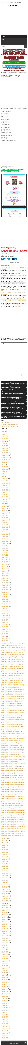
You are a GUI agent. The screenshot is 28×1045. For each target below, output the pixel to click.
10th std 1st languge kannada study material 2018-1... (13, 829)
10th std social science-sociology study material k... (12, 770)
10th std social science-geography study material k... (12, 780)
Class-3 (5, 51)
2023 (3, 464)
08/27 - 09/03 (5, 935)
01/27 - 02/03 (5, 629)
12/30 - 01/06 (5, 638)
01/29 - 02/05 (5, 970)
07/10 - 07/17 (5, 1010)
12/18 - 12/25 (5, 977)
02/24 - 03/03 (5, 622)
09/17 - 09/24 (5, 930)
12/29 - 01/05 (5, 557)
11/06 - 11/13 (5, 988)
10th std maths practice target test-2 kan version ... (12, 687)
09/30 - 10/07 (5, 849)
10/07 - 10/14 (5, 847)
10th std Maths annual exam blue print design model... (13, 685)
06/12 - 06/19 (5, 1017)
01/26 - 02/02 (5, 548)
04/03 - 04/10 (5, 1028)
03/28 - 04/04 (5, 480)
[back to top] (25, 1042)
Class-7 (6, 53)
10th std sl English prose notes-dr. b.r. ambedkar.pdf (12, 710)
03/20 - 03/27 (5, 1031)
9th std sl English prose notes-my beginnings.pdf (12, 750)
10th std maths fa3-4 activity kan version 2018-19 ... (12, 664)
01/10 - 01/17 (5, 499)
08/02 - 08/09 (5, 522)
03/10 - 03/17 (5, 619)
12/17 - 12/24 (5, 907)
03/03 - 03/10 (5, 620)
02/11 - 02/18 (5, 454)
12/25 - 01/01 (5, 975)
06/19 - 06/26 (5, 1016)
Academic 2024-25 (8, 49)
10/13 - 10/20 (5, 575)
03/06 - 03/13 (5, 1035)
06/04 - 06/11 (5, 468)
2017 (3, 903)
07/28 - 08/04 (5, 594)
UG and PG (24, 54)
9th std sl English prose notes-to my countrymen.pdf (12, 742)
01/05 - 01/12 (5, 554)
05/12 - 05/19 (5, 608)
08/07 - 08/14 (5, 475)
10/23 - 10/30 (5, 991)
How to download (14, 59)
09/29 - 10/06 (5, 578)
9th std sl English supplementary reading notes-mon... (13, 736)
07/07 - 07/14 (5, 443)
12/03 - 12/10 (5, 910)
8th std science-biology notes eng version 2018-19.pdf (13, 831)
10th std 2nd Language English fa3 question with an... (13, 817)
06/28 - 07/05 (5, 526)
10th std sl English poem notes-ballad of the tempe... (12, 728)
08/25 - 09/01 (5, 587)
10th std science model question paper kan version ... (13, 800)
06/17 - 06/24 (5, 868)
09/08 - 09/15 (5, 584)
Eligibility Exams (19, 56)
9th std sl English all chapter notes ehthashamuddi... (12, 768)
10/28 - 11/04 (5, 844)
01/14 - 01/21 (5, 461)
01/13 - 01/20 (5, 633)
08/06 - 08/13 (5, 940)
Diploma (17, 54)
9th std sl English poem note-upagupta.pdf (10, 754)
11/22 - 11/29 (5, 506)
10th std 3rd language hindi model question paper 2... (13, 805)
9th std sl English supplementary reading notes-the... (12, 733)
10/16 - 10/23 (5, 993)
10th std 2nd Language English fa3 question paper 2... (13, 822)
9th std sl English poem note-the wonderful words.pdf (13, 756)
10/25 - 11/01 (5, 510)
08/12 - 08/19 (5, 859)
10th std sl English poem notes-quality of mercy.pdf (12, 719)
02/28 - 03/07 (5, 487)
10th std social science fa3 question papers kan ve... (12, 793)
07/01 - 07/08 (5, 865)
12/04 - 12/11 (5, 981)
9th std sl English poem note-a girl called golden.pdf (12, 766)
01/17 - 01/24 (5, 497)
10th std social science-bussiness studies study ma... (13, 787)
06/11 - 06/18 (5, 952)
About (2, 2)
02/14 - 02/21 (5, 490)
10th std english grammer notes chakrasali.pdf (11, 691)
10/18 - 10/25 (5, 511)
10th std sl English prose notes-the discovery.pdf (12, 703)
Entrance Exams (9, 56)
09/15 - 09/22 (5, 582)
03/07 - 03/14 (5, 485)
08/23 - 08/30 (5, 517)
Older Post (24, 375)
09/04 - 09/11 (5, 1000)
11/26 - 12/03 (5, 912)
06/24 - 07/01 (5, 866)
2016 (3, 974)
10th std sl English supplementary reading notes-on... (13, 696)
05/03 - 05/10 (5, 533)
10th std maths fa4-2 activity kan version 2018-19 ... (12, 663)
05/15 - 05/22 (5, 1021)
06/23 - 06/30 (5, 447)
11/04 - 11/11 (5, 842)
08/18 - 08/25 (5, 589)
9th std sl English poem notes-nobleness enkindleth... (13, 759)
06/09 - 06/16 (5, 603)
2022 (3, 473)
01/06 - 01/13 (5, 635)
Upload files (5, 43)
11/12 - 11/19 (5, 916)
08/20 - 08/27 (5, 937)
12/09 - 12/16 (5, 641)
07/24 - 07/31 (5, 1007)
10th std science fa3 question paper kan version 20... (13, 645)
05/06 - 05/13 (5, 879)
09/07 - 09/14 (5, 434)
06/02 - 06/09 (5, 605)
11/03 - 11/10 (5, 569)
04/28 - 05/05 (5, 610)
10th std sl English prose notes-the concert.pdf (11, 705)
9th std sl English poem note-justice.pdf (9, 761)
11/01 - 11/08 (5, 508)
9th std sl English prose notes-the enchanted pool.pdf (13, 749)
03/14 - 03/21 (5, 483)
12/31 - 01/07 (5, 466)
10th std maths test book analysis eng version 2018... (13, 654)
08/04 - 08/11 (5, 592)
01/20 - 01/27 (5, 631)
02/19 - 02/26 (5, 967)
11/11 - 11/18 (5, 840)
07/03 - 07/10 (5, 1012)
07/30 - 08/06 (5, 942)
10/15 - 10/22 (5, 923)
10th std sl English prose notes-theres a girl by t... (12, 701)
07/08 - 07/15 (5, 863)
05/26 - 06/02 (5, 448)
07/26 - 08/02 (5, 524)
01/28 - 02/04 (5, 457)
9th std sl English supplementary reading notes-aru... (13, 738)
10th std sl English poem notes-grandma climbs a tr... (13, 726)
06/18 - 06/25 (5, 951)
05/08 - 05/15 (5, 1023)
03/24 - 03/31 (5, 450)
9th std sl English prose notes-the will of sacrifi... (11, 743)
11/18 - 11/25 (5, 838)
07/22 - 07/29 (5, 861)
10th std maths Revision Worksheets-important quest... (13, 649)
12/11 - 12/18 (5, 979)
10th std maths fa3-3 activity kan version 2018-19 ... (12, 666)
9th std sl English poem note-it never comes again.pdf (13, 763)
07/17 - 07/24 (5, 1009)
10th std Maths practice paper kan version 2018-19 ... (13, 803)
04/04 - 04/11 (5, 478)
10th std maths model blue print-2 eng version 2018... (13, 659)
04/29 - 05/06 (5, 880)
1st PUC (4, 54)
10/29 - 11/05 (5, 919)
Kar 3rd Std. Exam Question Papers (10, 426)
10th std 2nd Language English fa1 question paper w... (13, 828)
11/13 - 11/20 (5, 986)
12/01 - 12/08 (5, 563)
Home (3, 36)
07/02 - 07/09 (5, 947)
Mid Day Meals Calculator (14, 68)
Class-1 (17, 49)
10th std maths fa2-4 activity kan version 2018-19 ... (12, 675)
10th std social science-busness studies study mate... (13, 789)
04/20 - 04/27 (5, 436)
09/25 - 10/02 (5, 995)
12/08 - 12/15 (5, 561)
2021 (3, 476)
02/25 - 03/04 (5, 889)
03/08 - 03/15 (5, 538)
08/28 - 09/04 (5, 1002)
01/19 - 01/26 (5, 550)
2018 (3, 636)
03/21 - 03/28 (5, 482)
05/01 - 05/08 (5, 1025)
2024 (3, 441)
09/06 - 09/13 (5, 513)
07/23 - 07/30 (5, 944)
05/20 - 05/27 (5, 875)
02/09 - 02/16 (5, 545)
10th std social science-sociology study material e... (12, 771)
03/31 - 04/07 (5, 613)
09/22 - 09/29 (5, 580)
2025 (3, 431)
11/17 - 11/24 (5, 566)
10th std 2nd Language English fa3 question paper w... (13, 821)
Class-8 (12, 53)
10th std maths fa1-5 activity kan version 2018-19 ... (12, 678)
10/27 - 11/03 (5, 571)
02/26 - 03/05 (5, 965)
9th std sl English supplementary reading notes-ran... (13, 735)
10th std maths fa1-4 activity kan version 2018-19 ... (12, 680)
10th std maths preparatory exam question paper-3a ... (13, 656)
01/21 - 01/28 (5, 459)
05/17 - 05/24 (5, 531)
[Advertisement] (14, 21)
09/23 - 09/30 (5, 851)
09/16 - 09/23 (5, 852)
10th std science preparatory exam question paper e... (13, 796)
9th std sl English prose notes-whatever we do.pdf (12, 740)
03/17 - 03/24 (5, 617)
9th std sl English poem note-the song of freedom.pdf (13, 757)
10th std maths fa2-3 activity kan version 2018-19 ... (12, 677)
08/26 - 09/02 (5, 856)
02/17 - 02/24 (5, 624)
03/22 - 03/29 (5, 534)
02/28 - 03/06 (5, 1037)
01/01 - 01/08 (5, 972)
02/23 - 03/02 (5, 439)
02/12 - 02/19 (5, 968)
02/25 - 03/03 (5, 452)
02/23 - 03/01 (5, 541)
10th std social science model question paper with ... (12, 791)
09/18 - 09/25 (5, 996)
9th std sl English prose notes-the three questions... (12, 745)
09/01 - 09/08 (5, 585)
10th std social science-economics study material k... (12, 784)
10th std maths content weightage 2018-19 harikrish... (13, 684)
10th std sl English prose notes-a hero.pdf (10, 714)
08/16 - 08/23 (5, 519)
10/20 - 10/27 (5, 573)
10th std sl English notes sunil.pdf (8, 729)
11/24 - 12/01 (5, 564)
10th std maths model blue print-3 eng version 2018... (13, 657)
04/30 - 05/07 (5, 469)
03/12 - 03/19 (5, 961)
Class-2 (23, 49)
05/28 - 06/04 (5, 956)
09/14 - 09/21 (5, 433)
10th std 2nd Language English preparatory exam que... (13, 808)
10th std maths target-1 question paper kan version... (13, 647)
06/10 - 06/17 (5, 870)
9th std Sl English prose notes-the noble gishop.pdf (12, 747)
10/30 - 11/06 (5, 989)
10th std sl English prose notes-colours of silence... (12, 712)
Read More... (18, 273)
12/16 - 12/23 (5, 640)
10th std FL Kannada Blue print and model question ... (13, 689)
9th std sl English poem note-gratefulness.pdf (11, 765)
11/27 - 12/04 (5, 982)
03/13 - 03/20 (5, 1033)
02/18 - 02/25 (5, 891)
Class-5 (17, 51)
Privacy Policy (13, 2)
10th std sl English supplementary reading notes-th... (12, 694)
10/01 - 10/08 (5, 926)
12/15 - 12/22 (5, 559)
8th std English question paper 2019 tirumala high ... (12, 833)
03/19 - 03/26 (5, 959)
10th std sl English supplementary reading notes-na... (13, 698)
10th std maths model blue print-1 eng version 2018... (13, 661)
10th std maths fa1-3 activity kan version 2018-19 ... (12, 682)
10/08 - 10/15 (5, 924)
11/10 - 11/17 (5, 568)
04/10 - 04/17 (5, 1026)
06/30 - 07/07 (5, 445)
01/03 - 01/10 (5, 501)
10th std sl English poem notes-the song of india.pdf (12, 715)
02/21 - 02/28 (5, 489)
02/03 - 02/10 (5, 627)
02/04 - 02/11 (5, 455)
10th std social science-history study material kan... (12, 777)
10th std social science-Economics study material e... (13, 786)
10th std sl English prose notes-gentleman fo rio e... (12, 708)
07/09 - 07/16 (5, 945)
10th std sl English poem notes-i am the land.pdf (11, 724)
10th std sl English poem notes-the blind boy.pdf (11, 717)
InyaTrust (16, 1043)
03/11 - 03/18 (5, 886)
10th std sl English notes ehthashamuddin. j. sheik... (12, 731)
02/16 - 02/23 (5, 543)
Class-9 (18, 53)
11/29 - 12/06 (5, 505)
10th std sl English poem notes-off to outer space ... (12, 721)
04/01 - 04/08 (5, 882)
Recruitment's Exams (10, 58)
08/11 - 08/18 (5, 591)
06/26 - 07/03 (5, 1014)
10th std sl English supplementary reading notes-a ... (12, 699)
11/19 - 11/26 (5, 914)
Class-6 (23, 51)
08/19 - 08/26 (5, 858)
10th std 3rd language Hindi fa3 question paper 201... (13, 807)
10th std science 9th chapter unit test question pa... (12, 652)
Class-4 (11, 51)
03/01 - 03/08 (5, 540)
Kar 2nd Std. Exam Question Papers (10, 424)
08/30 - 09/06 (5, 515)
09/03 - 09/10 (5, 933)
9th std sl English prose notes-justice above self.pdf (12, 752)
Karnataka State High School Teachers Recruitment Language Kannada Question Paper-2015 (13, 409)
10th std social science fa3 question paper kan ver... (12, 794)
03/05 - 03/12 (5, 963)
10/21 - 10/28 (5, 845)
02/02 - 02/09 (5, 547)
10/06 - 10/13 (5, 577)
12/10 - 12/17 (5, 909)
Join (3, 39)
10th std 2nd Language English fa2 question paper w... (13, 826)
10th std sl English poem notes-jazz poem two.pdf (12, 722)
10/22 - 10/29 (5, 921)
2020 (3, 503)
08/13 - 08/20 (5, 938)
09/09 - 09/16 (5, 854)
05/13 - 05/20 (5, 877)
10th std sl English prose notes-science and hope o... (13, 707)
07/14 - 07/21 (5, 596)
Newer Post (4, 375)
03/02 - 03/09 (5, 438)
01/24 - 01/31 (5, 496)
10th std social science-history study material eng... (12, 779)
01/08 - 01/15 (5, 471)
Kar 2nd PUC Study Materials (8, 422)
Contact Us (7, 2)
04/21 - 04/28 (5, 612)
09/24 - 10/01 (5, 928)
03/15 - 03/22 (5, 536)
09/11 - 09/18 (5, 998)
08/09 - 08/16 (5, 520)
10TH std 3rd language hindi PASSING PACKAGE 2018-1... (14, 693)
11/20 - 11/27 (5, 984)
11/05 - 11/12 (5, 917)
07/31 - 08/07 (5, 1005)
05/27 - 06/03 (5, 873)
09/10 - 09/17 (5, 931)
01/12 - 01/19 (5, 552)
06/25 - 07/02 (5, 949)
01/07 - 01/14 (5, 462)
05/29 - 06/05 (5, 1019)
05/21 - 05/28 (5, 958)
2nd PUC (10, 54)
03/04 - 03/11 (5, 887)
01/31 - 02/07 (5, 494)
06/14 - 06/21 (5, 529)
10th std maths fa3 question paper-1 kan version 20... (13, 671)
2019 (3, 555)
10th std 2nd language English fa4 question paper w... (13, 815)
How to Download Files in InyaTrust (14, 70)
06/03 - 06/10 (5, 872)
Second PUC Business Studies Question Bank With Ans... (13, 643)
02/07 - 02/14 (5, 492)
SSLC (23, 53)
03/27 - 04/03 (5, 1030)
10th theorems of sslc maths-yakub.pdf (10, 401)
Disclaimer (19, 2)
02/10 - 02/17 (5, 626)
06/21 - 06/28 (5, 527)
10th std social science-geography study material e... (12, 782)
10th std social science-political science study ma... (12, 773)
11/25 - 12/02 (5, 837)
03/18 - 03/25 (5, 884)
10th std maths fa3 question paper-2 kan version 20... (13, 668)
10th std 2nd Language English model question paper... (13, 810)
